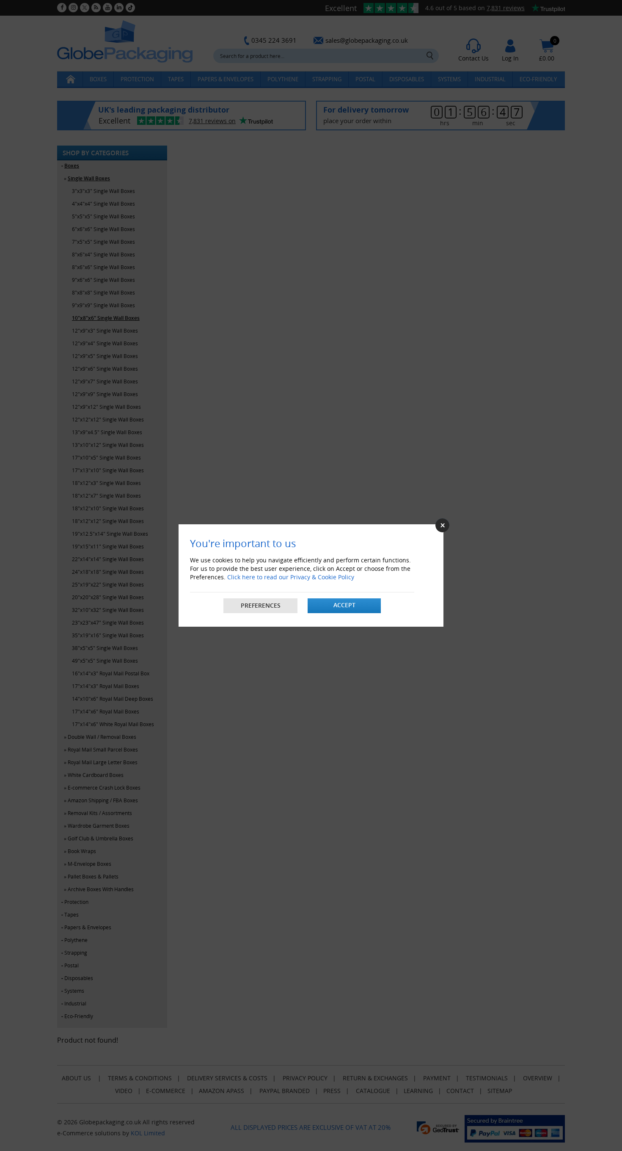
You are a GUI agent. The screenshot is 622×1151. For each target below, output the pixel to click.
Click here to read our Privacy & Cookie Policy (290, 577)
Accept (344, 605)
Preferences (261, 605)
